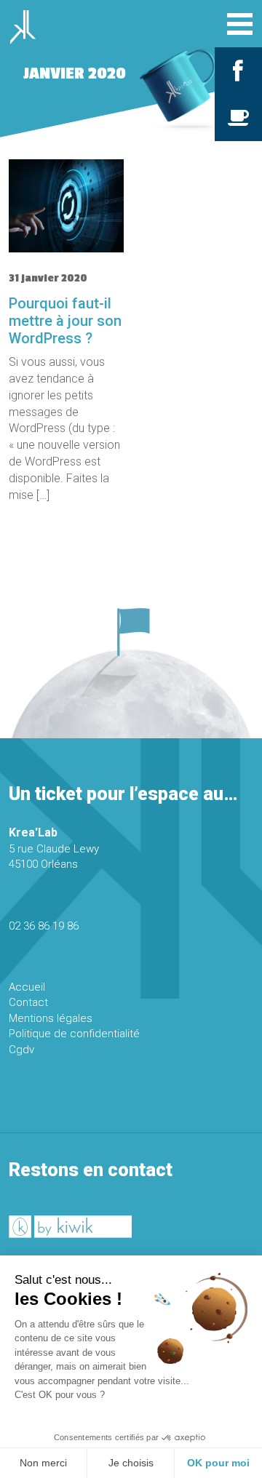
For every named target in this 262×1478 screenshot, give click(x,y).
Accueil (27, 987)
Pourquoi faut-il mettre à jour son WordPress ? (65, 321)
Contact (28, 1002)
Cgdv (21, 1049)
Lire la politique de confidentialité (80, 1416)
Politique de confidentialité (74, 1033)
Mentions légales (50, 1018)
